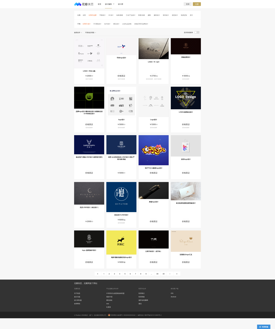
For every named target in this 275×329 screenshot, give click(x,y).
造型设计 (175, 15)
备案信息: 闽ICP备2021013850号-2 (149, 315)
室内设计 (166, 15)
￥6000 (121, 219)
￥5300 (154, 124)
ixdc (107, 303)
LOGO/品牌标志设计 (186, 112)
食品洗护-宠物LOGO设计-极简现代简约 (89, 157)
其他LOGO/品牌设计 (141, 24)
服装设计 (157, 15)
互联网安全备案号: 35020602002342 (123, 315)
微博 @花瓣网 (143, 300)
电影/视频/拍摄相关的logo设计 (121, 257)
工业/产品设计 (130, 15)
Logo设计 (153, 119)
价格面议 (121, 75)
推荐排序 (77, 32)
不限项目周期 (89, 32)
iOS (172, 293)
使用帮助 (77, 303)
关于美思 (77, 293)
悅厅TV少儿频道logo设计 (153, 168)
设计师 (120, 4)
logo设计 (121, 119)
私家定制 (184, 15)
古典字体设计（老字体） (153, 251)
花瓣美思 (77, 288)
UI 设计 (110, 15)
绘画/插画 (119, 15)
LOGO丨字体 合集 (89, 71)
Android (173, 297)
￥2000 (89, 75)
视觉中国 (109, 297)
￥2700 (154, 75)
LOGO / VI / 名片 (153, 62)
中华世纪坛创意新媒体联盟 (115, 293)
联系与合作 (142, 288)
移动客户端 (174, 288)
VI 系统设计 (97, 24)
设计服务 (108, 4)
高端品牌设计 (185, 57)
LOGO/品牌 (92, 15)
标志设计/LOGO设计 (121, 215)
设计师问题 (78, 300)
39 (157, 273)
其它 (191, 15)
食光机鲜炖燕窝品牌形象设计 (186, 203)
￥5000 (186, 75)
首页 (99, 4)
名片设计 (107, 24)
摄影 (149, 15)
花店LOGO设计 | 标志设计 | (89, 207)
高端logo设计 (153, 202)
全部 (84, 15)
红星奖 (108, 307)
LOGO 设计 (86, 24)
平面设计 (102, 15)
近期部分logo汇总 (186, 254)
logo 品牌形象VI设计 (89, 250)
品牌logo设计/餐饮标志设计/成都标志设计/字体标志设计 (89, 112)
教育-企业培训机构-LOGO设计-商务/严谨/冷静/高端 (121, 158)
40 (164, 273)
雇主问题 (77, 297)
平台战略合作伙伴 (112, 288)
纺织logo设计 (186, 159)
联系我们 (142, 293)
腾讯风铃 (109, 300)
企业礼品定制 (126, 24)
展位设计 (116, 24)
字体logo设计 (121, 58)
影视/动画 (141, 15)
